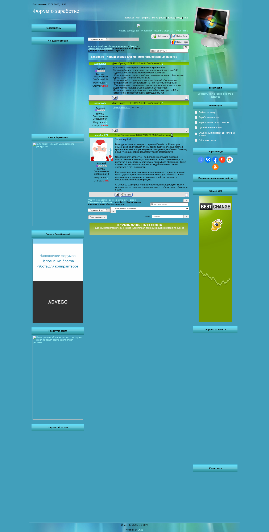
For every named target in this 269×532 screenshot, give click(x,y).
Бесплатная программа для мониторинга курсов (158, 228)
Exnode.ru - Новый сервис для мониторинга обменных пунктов (114, 49)
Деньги (133, 46)
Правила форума (163, 30)
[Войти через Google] (229, 159)
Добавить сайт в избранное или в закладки (215, 95)
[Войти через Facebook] (215, 159)
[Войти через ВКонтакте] (208, 159)
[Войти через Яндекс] (222, 159)
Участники (146, 30)
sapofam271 (101, 135)
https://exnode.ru (121, 107)
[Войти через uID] (201, 159)
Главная (129, 17)
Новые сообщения (129, 30)
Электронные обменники (100, 48)
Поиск (178, 30)
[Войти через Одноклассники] (215, 167)
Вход (179, 17)
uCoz (140, 529)
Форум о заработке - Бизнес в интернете (108, 46)
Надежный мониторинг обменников (112, 228)
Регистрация (159, 17)
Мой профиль (143, 17)
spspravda (100, 63)
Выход (170, 17)
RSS (185, 17)
